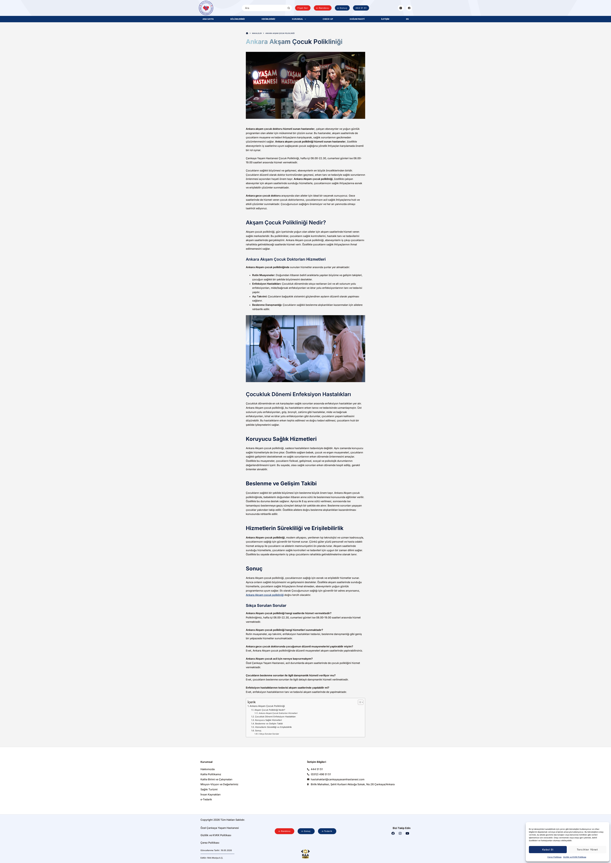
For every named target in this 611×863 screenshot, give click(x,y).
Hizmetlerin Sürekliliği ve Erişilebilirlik (273, 727)
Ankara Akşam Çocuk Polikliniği (267, 706)
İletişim (385, 19)
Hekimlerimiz (268, 19)
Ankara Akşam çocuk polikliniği (265, 594)
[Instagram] (401, 8)
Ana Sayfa (208, 19)
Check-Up (328, 19)
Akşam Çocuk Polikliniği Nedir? (269, 710)
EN (407, 19)
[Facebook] (409, 8)
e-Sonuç (342, 8)
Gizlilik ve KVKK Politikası (574, 857)
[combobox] (263, 8)
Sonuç (258, 730)
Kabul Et (548, 849)
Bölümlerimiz (237, 19)
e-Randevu (322, 8)
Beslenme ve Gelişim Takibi (269, 723)
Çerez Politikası (554, 857)
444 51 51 (361, 8)
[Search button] (288, 8)
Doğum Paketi (357, 19)
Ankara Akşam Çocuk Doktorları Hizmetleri (278, 713)
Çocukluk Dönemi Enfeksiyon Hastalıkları (275, 716)
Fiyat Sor (303, 8)
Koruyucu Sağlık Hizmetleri (268, 720)
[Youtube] (407, 833)
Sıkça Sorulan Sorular (269, 734)
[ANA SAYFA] (247, 33)
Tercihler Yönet (587, 849)
